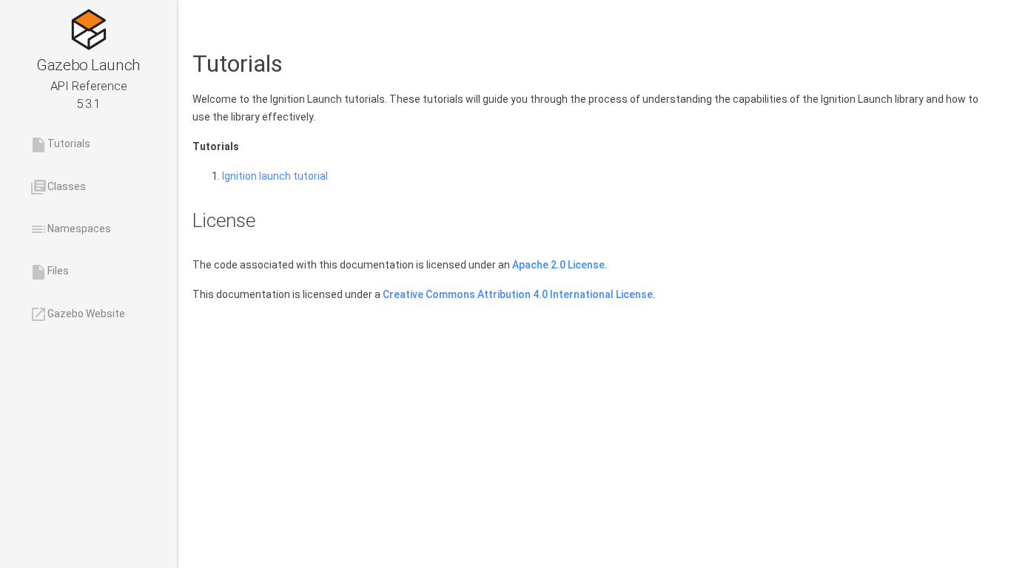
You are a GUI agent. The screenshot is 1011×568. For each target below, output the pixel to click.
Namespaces (70, 229)
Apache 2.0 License (558, 265)
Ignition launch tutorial (275, 176)
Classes (58, 187)
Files (49, 272)
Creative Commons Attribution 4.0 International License (518, 294)
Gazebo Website (77, 314)
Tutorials (60, 145)
